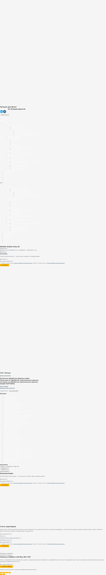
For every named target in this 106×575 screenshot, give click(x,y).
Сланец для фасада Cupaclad (18, 158)
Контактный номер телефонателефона (9, 538)
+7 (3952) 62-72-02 (4, 469)
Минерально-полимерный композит (19, 168)
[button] (3, 117)
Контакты (6, 180)
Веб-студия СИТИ (13, 390)
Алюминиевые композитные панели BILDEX (18, 154)
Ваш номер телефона (5, 261)
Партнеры (6, 176)
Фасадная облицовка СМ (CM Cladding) (13, 404)
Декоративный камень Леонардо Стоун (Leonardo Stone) (25, 161)
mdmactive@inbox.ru (5, 471)
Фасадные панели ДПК (12, 146)
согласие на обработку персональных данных (23, 263)
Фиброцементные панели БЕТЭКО (12, 417)
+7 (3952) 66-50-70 (4, 115)
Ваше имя (2, 259)
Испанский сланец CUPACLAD (7, 388)
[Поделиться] (7, 572)
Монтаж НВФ (7, 173)
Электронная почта (4, 540)
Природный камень (12, 156)
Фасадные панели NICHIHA (21, 131)
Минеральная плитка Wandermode (12, 402)
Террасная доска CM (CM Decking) (12, 426)
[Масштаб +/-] (1, 572)
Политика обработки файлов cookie (14, 378)
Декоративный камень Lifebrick (11, 398)
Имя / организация (4, 534)
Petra (12, 142)
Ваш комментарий (4, 542)
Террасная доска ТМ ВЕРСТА (18, 166)
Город (1, 536)
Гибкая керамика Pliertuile (13, 136)
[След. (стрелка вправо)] (4, 574)
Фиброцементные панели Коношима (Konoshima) (26, 134)
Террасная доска (11, 163)
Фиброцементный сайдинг (13, 151)
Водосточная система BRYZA (11, 424)
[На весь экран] (4, 572)
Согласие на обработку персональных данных (19, 382)
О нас (5, 178)
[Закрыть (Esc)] (9, 572)
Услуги (5, 175)
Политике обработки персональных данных (56, 263)
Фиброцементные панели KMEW (23, 133)
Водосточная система (12, 170)
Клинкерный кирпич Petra (10, 400)
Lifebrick (13, 140)
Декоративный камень (12, 138)
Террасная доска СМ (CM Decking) (19, 165)
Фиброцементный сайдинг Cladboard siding (21, 152)
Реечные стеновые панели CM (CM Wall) (20, 149)
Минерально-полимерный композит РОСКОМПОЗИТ (16, 422)
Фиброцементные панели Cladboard (20, 127)
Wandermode (14, 144)
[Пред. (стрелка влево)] (1, 574)
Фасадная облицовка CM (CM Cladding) (20, 147)
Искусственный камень (12, 159)
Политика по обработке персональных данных (19, 380)
